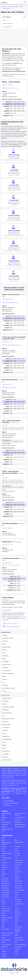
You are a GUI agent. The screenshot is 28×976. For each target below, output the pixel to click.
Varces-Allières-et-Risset (8, 688)
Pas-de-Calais (18, 927)
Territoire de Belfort (20, 944)
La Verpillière (5, 754)
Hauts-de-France (6, 822)
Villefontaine (5, 656)
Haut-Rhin (4, 881)
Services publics (7, 26)
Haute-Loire (18, 883)
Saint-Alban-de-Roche (8, 718)
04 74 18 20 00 (8, 85)
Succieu (4, 742)
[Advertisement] (14, 37)
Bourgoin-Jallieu (6, 647)
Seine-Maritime (6, 940)
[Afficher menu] (25, 2)
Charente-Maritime (7, 858)
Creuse (4, 865)
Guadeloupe (5, 878)
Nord (16, 922)
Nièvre (3, 922)
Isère (21, 6)
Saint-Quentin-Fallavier (8, 707)
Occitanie (4, 827)
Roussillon (5, 685)
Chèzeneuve (5, 721)
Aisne (3, 840)
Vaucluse (17, 949)
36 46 (6, 478)
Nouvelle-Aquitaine (20, 824)
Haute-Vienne (18, 888)
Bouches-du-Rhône (7, 853)
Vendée (4, 951)
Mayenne (4, 915)
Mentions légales (8, 801)
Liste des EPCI (7, 805)
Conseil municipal (7, 23)
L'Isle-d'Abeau (6, 17)
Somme (4, 942)
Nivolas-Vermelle (6, 713)
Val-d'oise (4, 947)
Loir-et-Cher (18, 901)
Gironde (17, 876)
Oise (3, 924)
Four (3, 716)
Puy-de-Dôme (5, 929)
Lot (16, 906)
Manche (17, 911)
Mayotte (17, 915)
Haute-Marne (5, 885)
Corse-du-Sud (18, 860)
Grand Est (17, 820)
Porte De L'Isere (5, 695)
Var (3, 949)
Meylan (4, 659)
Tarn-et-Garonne (6, 944)
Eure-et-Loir (18, 872)
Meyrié (4, 748)
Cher (16, 858)
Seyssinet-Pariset (6, 664)
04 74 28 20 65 (8, 528)
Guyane (17, 878)
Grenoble (4, 635)
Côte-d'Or (4, 862)
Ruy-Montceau (6, 751)
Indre (16, 894)
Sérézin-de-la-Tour (7, 760)
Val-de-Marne (18, 947)
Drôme (4, 869)
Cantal (3, 855)
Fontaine (4, 650)
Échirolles (4, 641)
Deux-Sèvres (18, 865)
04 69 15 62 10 (8, 563)
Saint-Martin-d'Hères (7, 638)
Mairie (4, 20)
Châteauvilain (5, 736)
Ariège (3, 838)
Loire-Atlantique (19, 904)
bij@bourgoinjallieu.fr (10, 387)
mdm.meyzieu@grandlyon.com (13, 345)
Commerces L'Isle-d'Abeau (12, 626)
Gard (16, 874)
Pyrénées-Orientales (7, 933)
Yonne (16, 954)
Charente (17, 855)
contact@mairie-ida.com (11, 88)
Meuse (16, 917)
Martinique (18, 913)
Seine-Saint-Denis (19, 940)
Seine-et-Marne (19, 938)
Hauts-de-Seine (6, 892)
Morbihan (4, 920)
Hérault (17, 892)
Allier (16, 840)
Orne (16, 924)
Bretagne (4, 817)
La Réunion (18, 899)
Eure (3, 872)
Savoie (3, 938)
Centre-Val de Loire (20, 817)
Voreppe (4, 679)
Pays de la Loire (19, 827)
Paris (3, 927)
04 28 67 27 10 (8, 342)
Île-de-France (18, 822)
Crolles (4, 691)
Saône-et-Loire (6, 935)
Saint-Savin (5, 730)
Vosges (4, 954)
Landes (4, 901)
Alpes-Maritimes (19, 842)
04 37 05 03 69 (8, 299)
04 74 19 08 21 (8, 384)
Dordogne (4, 867)
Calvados (17, 853)
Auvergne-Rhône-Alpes (12, 6)
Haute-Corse (18, 881)
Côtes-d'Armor (19, 862)
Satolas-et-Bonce (6, 698)
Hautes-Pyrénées (19, 890)
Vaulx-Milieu (5, 701)
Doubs (16, 867)
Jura (3, 899)
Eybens (4, 676)
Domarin (4, 733)
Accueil (3, 6)
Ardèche (4, 846)
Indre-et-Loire (5, 897)
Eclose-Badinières (7, 739)
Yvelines (4, 956)
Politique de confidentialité (11, 803)
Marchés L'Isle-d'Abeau (11, 623)
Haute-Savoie (5, 888)
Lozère (17, 908)
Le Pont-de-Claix (6, 670)
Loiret (3, 906)
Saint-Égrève (5, 661)
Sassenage (5, 667)
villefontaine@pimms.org (11, 302)
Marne (3, 913)
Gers (3, 876)
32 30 (6, 425)
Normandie (5, 824)
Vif (2, 682)
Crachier (4, 704)
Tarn (16, 942)
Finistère (4, 874)
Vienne (4, 644)
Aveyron (4, 851)
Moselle (17, 920)
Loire (3, 904)
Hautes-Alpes (5, 890)
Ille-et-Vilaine (5, 894)
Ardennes (17, 846)
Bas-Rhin (17, 851)
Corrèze (4, 860)
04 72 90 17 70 (8, 544)
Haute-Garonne (6, 883)
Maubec (4, 745)
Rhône (16, 933)
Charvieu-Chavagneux (8, 673)
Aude (16, 849)
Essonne (17, 869)
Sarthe (16, 935)
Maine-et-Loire (6, 911)
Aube (3, 849)
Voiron (4, 653)
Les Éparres (5, 757)
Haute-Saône (18, 885)
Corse (3, 820)
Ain (16, 838)
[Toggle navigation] (24, 17)
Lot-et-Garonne (6, 908)
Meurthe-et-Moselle (7, 917)
